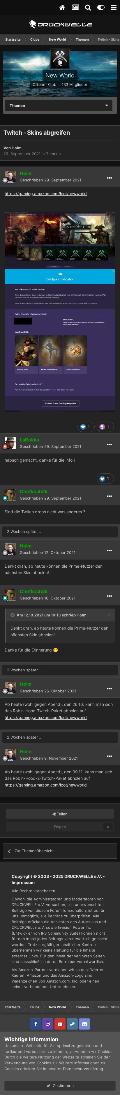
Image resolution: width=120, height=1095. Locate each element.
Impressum (23, 882)
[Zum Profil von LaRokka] (10, 443)
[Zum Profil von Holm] (10, 177)
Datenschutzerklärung (83, 1068)
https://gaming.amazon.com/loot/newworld (46, 193)
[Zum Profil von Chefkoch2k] (10, 495)
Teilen (62, 814)
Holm (17, 147)
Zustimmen (62, 1085)
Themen (53, 153)
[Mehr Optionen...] (109, 178)
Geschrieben (50, 180)
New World (59, 75)
